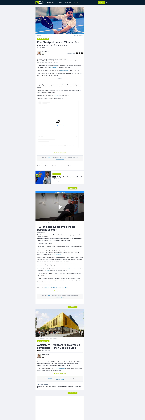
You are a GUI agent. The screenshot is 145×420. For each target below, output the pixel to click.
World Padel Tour (54, 67)
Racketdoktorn (57, 254)
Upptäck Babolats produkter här (45, 284)
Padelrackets (48, 165)
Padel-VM (59, 2)
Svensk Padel (68, 2)
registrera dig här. (60, 159)
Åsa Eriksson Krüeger (62, 386)
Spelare (76, 2)
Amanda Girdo (78, 386)
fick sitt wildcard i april (59, 368)
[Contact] (42, 54)
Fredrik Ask (63, 165)
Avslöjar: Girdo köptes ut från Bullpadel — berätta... (67, 177)
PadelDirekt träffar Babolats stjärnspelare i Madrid (56, 287)
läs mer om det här (65, 268)
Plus (47, 386)
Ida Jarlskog (70, 386)
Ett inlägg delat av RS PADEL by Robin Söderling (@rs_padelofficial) (57, 145)
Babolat (48, 270)
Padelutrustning (43, 38)
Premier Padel (50, 2)
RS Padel (57, 95)
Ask (56, 65)
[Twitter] (43, 54)
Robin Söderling (64, 70)
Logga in (101, 2)
